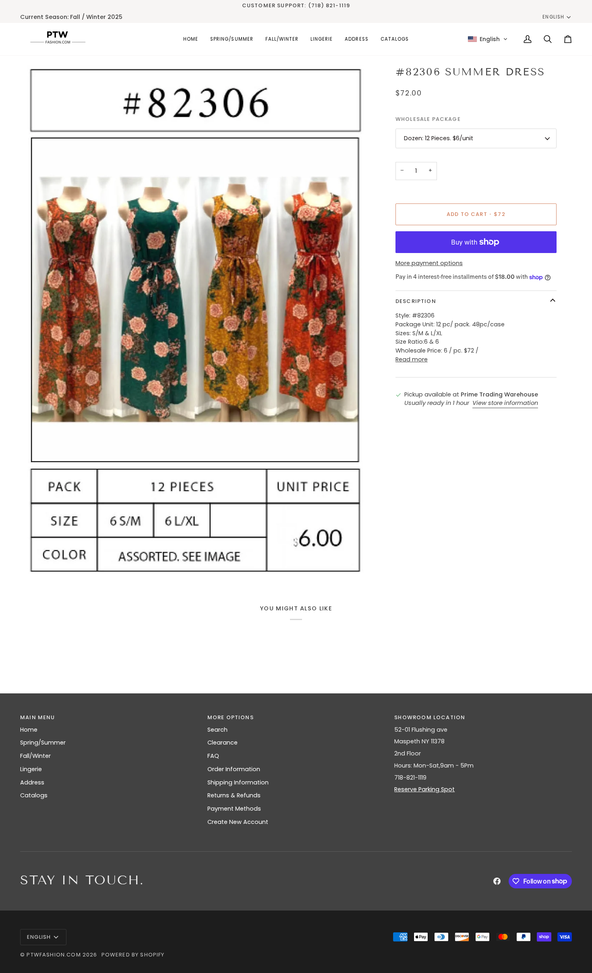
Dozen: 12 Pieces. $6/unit (438, 138)
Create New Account (237, 822)
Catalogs (34, 795)
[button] (231, 39)
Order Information (233, 769)
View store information (505, 403)
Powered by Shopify (133, 954)
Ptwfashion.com (54, 954)
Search (217, 730)
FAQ (213, 756)
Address (32, 782)
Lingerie (31, 769)
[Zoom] (39, 561)
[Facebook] (497, 881)
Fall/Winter (35, 756)
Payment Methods (234, 809)
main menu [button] (37, 717)
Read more (411, 359)
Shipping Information (238, 782)
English (553, 17)
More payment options (429, 263)
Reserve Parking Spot (424, 789)
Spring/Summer (43, 743)
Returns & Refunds (234, 795)
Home (28, 730)
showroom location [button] (429, 717)
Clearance (222, 743)
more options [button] (230, 717)
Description (415, 301)
